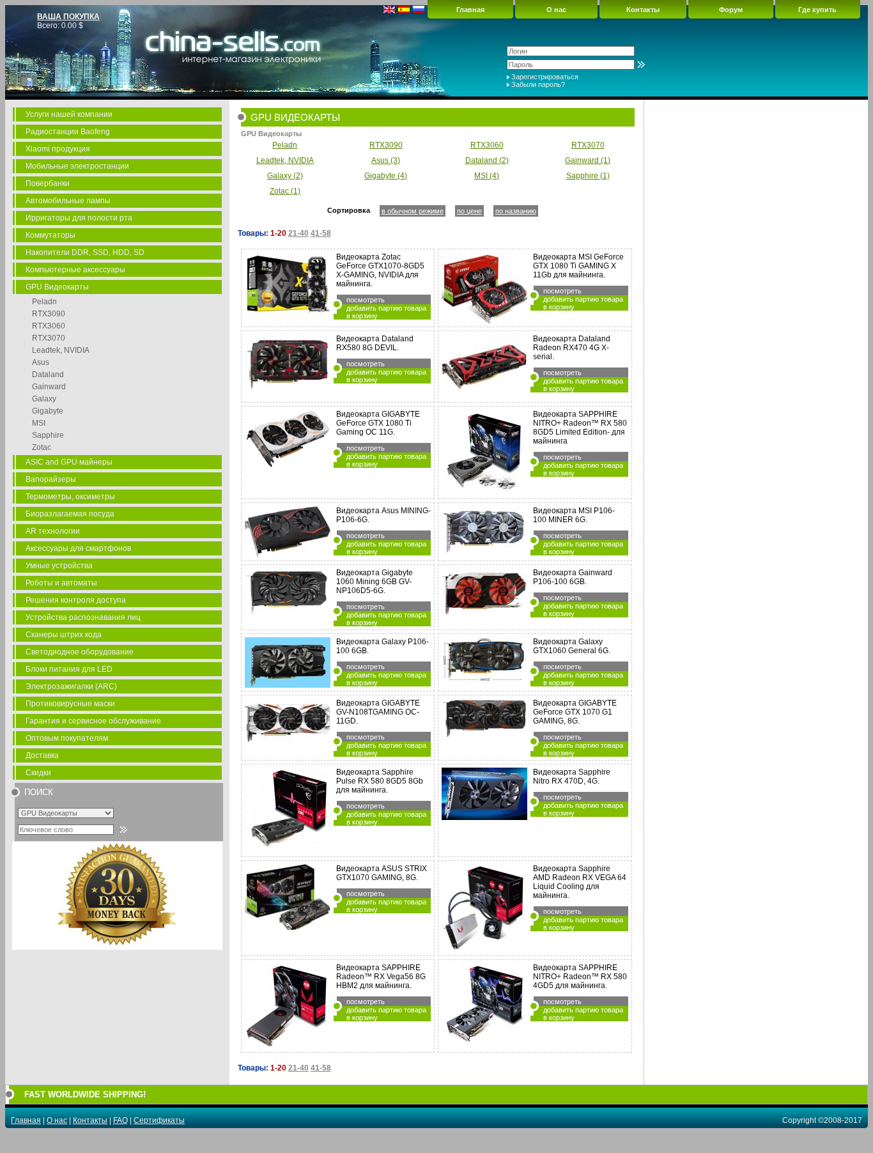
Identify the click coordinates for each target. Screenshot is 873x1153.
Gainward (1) (587, 160)
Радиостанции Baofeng (68, 131)
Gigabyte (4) (385, 175)
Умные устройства (59, 565)
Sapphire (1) (588, 175)
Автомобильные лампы (68, 200)
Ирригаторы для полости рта (79, 217)
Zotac (41, 447)
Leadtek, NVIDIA (60, 350)
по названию (515, 211)
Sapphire (48, 435)
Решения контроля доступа (76, 600)
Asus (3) (385, 160)
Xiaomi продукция (58, 148)
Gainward (49, 386)
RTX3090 (48, 313)
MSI (38, 423)
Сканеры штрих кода (64, 634)
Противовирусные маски (70, 703)
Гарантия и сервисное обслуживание (93, 720)
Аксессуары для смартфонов (78, 548)
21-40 (298, 233)
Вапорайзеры (51, 479)
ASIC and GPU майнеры (69, 462)
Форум (731, 9)
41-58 (321, 233)
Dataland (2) (487, 160)
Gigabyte (47, 410)
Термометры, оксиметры (70, 496)
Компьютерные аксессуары (75, 269)
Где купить (817, 9)
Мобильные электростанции (77, 166)
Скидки (38, 772)
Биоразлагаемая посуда (70, 513)
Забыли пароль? (538, 84)
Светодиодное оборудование (80, 651)
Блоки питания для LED (69, 669)
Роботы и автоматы (61, 582)
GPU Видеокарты (57, 286)
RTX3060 (48, 325)
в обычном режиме (413, 211)
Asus (40, 362)
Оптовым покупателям (67, 738)
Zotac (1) (285, 191)
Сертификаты (159, 1120)
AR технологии (53, 531)
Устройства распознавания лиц (83, 617)
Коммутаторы (50, 235)
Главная (470, 9)
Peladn (44, 301)
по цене (469, 211)
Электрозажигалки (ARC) (71, 686)
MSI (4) (486, 175)
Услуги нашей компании (69, 114)
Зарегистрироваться (544, 77)
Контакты (643, 9)
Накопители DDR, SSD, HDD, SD (85, 252)
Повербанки (48, 183)
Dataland (48, 374)
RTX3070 (48, 338)
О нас (556, 9)
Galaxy (44, 398)
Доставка (42, 755)
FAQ (120, 1120)
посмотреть (365, 300)
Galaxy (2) (285, 175)
